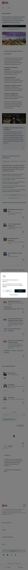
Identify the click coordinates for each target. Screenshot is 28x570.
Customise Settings (14, 295)
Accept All (20, 291)
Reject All (8, 291)
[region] (14, 285)
